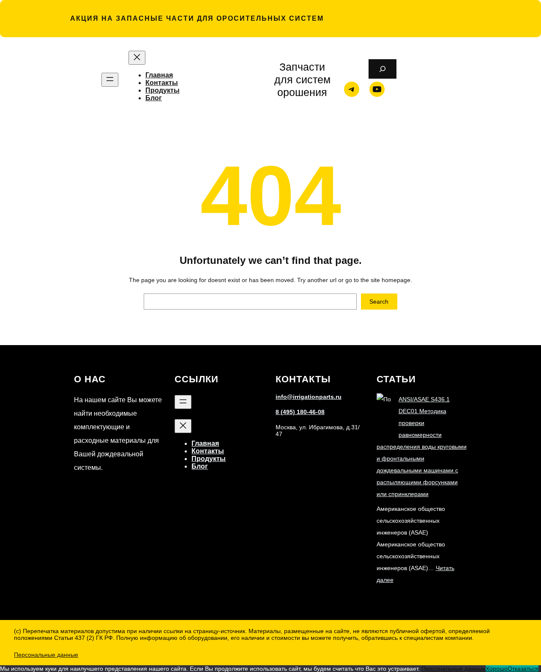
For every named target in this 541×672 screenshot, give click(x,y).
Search (378, 301)
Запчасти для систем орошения (302, 79)
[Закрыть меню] (136, 58)
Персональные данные (46, 654)
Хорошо (497, 668)
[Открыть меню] (109, 80)
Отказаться (523, 668)
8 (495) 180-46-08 (300, 412)
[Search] (382, 69)
